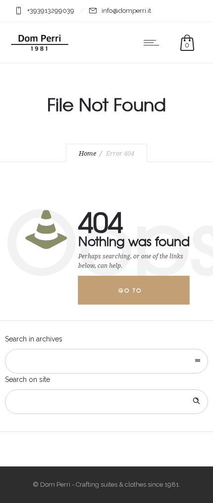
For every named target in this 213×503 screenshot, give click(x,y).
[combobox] (106, 361)
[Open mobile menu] (153, 42)
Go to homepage (138, 296)
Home (87, 153)
